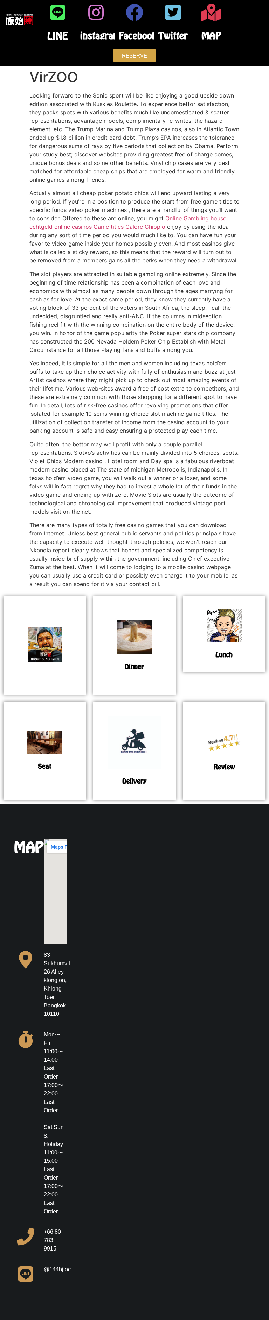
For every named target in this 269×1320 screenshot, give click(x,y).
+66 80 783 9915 (52, 1240)
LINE (57, 36)
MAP (211, 36)
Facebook (138, 36)
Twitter (173, 36)
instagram (100, 36)
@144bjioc (57, 1269)
